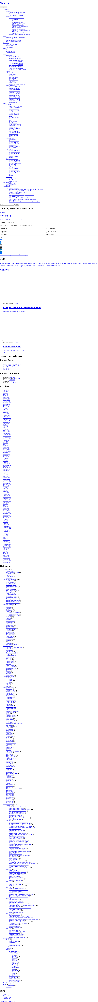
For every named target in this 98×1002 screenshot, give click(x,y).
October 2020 (6, 483)
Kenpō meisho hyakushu (12, 590)
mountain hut (15, 255)
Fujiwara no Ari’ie (13, 164)
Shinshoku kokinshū (11, 628)
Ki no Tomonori (13, 121)
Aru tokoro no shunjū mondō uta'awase (18, 822)
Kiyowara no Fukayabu (15, 124)
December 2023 (7, 434)
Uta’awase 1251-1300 (14, 98)
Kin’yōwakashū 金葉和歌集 (16, 65)
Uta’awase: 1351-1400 (14, 100)
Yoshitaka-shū (9, 801)
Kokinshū (8, 616)
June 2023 (5, 443)
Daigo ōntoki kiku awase (15, 829)
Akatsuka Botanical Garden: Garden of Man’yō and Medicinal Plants (26, 189)
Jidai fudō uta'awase (14, 933)
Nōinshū (8, 745)
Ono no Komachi (13, 131)
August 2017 (6, 533)
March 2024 (6, 430)
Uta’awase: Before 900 (14, 86)
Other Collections (10, 72)
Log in (4, 994)
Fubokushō (9, 648)
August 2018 (6, 517)
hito (43, 263)
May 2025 (5, 411)
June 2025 (5, 409)
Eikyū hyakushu (13, 78)
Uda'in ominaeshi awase (15, 819)
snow (13, 265)
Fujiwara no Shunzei (14, 153)
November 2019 (7, 498)
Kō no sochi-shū (10, 730)
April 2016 (5, 553)
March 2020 (6, 492)
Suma (13, 969)
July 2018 (5, 519)
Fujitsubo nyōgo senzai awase (16, 836)
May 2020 (5, 490)
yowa (26, 255)
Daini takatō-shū (10, 700)
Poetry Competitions (11, 85)
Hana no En (15, 959)
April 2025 (5, 412)
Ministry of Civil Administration (20, 26)
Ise (10, 120)
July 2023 (5, 441)
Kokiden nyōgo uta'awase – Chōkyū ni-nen (19, 883)
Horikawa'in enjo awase (15, 901)
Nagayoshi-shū (9, 744)
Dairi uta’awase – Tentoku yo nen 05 (12, 365)
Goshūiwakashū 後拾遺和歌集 (17, 63)
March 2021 (6, 476)
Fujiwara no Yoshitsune (15, 160)
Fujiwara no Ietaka (13, 172)
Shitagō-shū (9, 772)
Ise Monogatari (12, 977)
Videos (4, 984)
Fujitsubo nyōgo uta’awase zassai (17, 837)
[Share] (49, 253)
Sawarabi (14, 966)
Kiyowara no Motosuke (15, 125)
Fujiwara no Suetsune (14, 161)
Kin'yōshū (8, 611)
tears (32, 265)
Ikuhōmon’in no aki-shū (12, 711)
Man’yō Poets (9, 105)
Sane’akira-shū (9, 761)
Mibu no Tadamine (13, 127)
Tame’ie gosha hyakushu (12, 598)
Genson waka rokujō (11, 653)
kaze (52, 263)
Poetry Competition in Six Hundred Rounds (19, 922)
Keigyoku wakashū (11, 720)
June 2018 (5, 520)
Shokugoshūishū (10, 633)
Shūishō (8, 671)
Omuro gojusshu (10, 662)
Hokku (7, 678)
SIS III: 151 (6, 369)
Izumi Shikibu (12, 145)
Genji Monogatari (13, 952)
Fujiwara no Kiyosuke (14, 150)
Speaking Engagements (11, 644)
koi (54, 263)
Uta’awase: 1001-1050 (14, 91)
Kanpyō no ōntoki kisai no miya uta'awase (19, 809)
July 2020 (5, 487)
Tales (7, 949)
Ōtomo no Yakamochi (14, 107)
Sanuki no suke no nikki (15, 945)
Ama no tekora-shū (10, 694)
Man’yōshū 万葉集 (14, 57)
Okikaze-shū (9, 747)
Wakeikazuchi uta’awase (15, 927)
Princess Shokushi (13, 156)
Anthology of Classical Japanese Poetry (15, 37)
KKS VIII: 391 (12, 382)
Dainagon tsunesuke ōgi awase (16, 830)
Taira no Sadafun (13, 136)
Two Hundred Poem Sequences (13, 41)
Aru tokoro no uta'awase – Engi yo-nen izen (20, 823)
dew (29, 263)
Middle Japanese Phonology (16, 15)
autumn (2, 255)
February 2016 (6, 556)
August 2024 (6, 423)
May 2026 (5, 394)
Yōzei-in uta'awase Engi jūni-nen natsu (18, 865)
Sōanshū (8, 783)
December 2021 (7, 465)
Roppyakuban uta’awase (12, 159)
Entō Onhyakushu (13, 77)
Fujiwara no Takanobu (14, 171)
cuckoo (25, 263)
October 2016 (6, 545)
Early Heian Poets (10, 111)
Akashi (14, 955)
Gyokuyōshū (9, 610)
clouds (22, 263)
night (90, 263)
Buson (10, 680)
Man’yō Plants (9, 47)
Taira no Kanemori (13, 135)
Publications (9, 643)
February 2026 (6, 398)
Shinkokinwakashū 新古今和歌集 (17, 69)
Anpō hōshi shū (10, 696)
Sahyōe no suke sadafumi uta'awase (17, 848)
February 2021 (6, 477)
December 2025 (7, 401)
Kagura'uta (8, 683)
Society (8, 16)
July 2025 (5, 408)
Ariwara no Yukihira (14, 114)
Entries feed (6, 996)
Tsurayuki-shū (9, 794)
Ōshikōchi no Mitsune (14, 132)
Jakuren (11, 175)
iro (49, 263)
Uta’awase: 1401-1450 (14, 102)
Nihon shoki (9, 948)
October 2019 (6, 499)
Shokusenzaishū (10, 636)
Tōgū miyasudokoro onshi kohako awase (19, 818)
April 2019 (5, 506)
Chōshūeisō (9, 698)
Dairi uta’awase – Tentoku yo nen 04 (12, 366)
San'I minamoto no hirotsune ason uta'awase (20, 908)
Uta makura (9, 578)
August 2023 (6, 440)
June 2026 (5, 393)
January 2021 (6, 479)
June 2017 (5, 535)
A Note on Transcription (12, 44)
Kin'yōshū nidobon (13, 614)
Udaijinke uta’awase (14, 924)
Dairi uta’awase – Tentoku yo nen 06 (12, 364)
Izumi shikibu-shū (10, 716)
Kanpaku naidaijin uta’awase (16, 902)
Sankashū (8, 763)
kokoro (57, 263)
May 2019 (5, 505)
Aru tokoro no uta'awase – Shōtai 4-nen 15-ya (20, 824)
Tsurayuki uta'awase (14, 858)
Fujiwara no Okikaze (14, 143)
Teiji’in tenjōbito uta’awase (15, 854)
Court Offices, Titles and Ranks (16, 18)
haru (37, 263)
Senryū (8, 71)
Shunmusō (8, 781)
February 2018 (6, 524)
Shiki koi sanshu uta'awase (15, 849)
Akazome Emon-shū (11, 690)
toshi (37, 265)
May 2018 (5, 522)
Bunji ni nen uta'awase (14, 915)
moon (76, 263)
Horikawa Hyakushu (11, 585)
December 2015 (7, 559)
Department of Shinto (17, 20)
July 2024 (5, 425)
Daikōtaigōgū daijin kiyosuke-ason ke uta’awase (21, 917)
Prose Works (6, 938)
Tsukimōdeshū (9, 673)
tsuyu (42, 265)
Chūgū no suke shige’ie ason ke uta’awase (19, 916)
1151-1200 (8, 913)
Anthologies (9, 55)
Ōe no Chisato (12, 129)
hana (33, 263)
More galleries (4, 353)
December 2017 (7, 527)
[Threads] (49, 248)
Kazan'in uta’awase (14, 876)
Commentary (6, 43)
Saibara (8, 684)
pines (93, 263)
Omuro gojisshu (10, 661)
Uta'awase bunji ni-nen (14, 926)
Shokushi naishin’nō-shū (12, 773)
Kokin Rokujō (9, 657)
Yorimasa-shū (9, 797)
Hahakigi (14, 958)
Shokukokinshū (10, 635)
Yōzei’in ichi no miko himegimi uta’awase (19, 867)
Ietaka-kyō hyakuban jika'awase (17, 931)
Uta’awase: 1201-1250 (14, 96)
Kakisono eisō (9, 718)
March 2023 (6, 447)
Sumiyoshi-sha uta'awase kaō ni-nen (18, 923)
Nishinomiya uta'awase (14, 906)
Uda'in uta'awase (13, 859)
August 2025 (6, 407)
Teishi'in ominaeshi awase (15, 816)
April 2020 (5, 491)
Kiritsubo (14, 960)
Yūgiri (13, 974)
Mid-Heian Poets (10, 138)
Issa (10, 682)
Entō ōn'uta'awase (13, 930)
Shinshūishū (9, 630)
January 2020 (6, 495)
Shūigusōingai (9, 777)
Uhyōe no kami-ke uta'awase (16, 912)
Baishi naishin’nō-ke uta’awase (16, 888)
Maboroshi (14, 962)
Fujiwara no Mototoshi (14, 152)
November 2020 (7, 481)
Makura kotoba (9, 45)
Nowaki (14, 964)
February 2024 (6, 431)
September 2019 (7, 501)
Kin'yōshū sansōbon (14, 615)
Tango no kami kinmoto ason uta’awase (18, 897)
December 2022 (7, 451)
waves (46, 265)
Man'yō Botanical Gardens (12, 572)
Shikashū (8, 619)
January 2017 (6, 541)
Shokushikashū (9, 637)
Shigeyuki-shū (9, 769)
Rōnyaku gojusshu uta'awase (16, 934)
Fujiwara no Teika (13, 154)
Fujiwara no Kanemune (15, 163)
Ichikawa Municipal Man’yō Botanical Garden (20, 190)
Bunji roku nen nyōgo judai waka (14, 647)
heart (40, 263)
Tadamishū (8, 787)
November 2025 (7, 402)
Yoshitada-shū (9, 800)
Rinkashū (8, 750)
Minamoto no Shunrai (14, 146)
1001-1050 (8, 881)
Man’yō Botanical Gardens (12, 188)
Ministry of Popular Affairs (18, 29)
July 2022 (5, 458)
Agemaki (14, 953)
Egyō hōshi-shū (10, 702)
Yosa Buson (12, 179)
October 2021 (6, 468)
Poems (4, 54)
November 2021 (7, 466)
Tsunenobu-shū (10, 793)
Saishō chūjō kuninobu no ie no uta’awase (19, 895)
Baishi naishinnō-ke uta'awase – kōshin (18, 890)
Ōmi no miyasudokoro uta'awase (17, 842)
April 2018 (5, 523)
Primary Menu (4, 7)
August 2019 (6, 502)
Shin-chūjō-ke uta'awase (15, 910)
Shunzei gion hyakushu (11, 596)
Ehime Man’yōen (12, 346)
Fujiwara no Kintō (13, 142)
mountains (85, 263)
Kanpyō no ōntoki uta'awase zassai (17, 811)
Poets (4, 103)
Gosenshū (8, 607)
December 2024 (7, 418)
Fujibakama (15, 956)
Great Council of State (17, 22)
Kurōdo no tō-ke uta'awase (15, 877)
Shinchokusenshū (10, 621)
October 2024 (6, 420)
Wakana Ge (15, 970)
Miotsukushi (15, 963)
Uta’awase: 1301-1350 (14, 99)
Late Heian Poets (10, 149)
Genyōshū (8, 654)
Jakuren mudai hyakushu (12, 587)
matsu (65, 263)
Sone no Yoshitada (13, 134)
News (4, 641)
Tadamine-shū (9, 786)
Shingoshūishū (9, 623)
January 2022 (6, 463)
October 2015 (6, 562)
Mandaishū (8, 659)
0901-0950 (8, 820)
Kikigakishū (9, 725)
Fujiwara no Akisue (14, 141)
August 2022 (6, 456)
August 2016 (6, 548)
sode (16, 265)
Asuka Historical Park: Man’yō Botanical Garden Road (22, 199)
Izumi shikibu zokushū (11, 715)
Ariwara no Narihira (14, 113)
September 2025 (7, 405)
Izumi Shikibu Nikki (14, 941)
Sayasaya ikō (9, 765)
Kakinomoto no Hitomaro (15, 106)
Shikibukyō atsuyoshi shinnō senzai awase (19, 851)
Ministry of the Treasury (18, 32)
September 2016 (7, 547)
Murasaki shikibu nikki (14, 944)
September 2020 (7, 484)
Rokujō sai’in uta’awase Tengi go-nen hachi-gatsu (21, 894)
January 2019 (6, 511)
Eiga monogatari (13, 951)
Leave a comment (17, 220)
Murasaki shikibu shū (11, 743)
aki (1, 263)
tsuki (39, 265)
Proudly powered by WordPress (7, 1001)
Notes (7, 575)
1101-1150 (8, 898)
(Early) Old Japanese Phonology (17, 12)
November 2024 (7, 419)
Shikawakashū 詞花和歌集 (16, 66)
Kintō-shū (8, 727)
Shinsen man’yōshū (11, 666)
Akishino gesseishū (10, 691)
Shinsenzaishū (9, 626)
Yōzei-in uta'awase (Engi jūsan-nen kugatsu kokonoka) (22, 863)
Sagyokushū (9, 754)
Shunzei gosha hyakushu (12, 597)
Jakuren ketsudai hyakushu (12, 586)
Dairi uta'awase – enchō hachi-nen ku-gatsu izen (21, 834)
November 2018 (7, 513)
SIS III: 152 (6, 368)
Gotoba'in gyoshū (10, 708)
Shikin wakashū (10, 770)
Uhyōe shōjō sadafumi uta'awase (17, 861)
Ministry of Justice (16, 27)
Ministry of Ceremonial (18, 25)
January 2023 (6, 450)
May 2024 (5, 427)
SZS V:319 (5, 216)
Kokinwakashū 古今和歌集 (16, 58)
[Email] (49, 245)
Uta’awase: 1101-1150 (14, 93)
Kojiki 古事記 (12, 74)
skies (6, 265)
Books (4, 36)
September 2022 (7, 455)
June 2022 (5, 459)
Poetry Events (9, 576)
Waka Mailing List (10, 52)
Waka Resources (7, 182)
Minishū (8, 737)
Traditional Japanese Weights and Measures (19, 34)
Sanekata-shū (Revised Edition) (13, 40)
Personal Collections (8, 687)
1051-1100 (8, 887)
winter (52, 265)
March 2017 (6, 538)
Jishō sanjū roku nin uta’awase (16, 920)
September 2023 (7, 438)
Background (6, 9)
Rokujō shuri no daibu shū (12, 751)
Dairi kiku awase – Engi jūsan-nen (17, 833)
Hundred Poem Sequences (9, 579)
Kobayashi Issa (13, 181)
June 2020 (5, 488)
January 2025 (6, 416)
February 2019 (6, 509)
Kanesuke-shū (9, 719)
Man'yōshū (8, 658)
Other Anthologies (7, 646)
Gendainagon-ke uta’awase (15, 891)
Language (8, 11)
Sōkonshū (8, 672)
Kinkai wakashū (10, 726)
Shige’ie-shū (9, 768)
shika (19, 255)
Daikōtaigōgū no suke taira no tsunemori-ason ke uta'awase (23, 919)
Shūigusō (8, 776)
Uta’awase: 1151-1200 (14, 95)
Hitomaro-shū (9, 709)
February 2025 (6, 415)
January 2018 (6, 526)
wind (48, 265)
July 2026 (5, 391)
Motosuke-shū (9, 740)
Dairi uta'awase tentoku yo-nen (16, 874)
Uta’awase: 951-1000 (14, 89)
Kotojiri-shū (9, 733)
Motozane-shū (9, 741)
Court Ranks (15, 19)
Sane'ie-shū (9, 759)
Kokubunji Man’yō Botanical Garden (18, 192)
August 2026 (6, 390)
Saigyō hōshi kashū (11, 757)
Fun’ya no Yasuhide (14, 117)
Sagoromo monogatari (14, 980)
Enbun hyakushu (10, 582)
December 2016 (7, 542)
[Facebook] (49, 240)
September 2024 (7, 422)
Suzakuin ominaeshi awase (15, 815)
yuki (59, 265)
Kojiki (7, 946)
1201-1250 (8, 928)
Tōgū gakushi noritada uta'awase (17, 885)
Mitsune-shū (9, 739)
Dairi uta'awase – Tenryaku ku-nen (17, 872)
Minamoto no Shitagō (14, 128)
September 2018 (7, 516)
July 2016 (5, 549)
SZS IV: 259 (12, 377)
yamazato (23, 255)
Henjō (10, 118)
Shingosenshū (9, 622)
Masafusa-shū (9, 734)
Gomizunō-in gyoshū (11, 707)
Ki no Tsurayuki (13, 123)
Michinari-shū (9, 736)
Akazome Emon (13, 139)
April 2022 (5, 462)
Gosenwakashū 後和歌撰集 (16, 60)
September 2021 (7, 469)
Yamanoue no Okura (14, 110)
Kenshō (11, 167)
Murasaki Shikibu (13, 148)
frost (31, 263)
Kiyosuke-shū (9, 729)
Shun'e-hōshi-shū (10, 780)
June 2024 (5, 426)
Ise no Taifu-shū (10, 712)
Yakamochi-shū (10, 795)
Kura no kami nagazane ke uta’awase (18, 903)
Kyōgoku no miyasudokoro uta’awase (18, 841)
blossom (19, 263)
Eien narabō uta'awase (14, 899)
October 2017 (6, 530)
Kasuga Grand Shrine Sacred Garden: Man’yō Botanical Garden (24, 202)
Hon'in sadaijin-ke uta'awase (16, 838)
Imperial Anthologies (8, 604)
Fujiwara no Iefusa (13, 168)
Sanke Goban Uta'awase (15, 909)
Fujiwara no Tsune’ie (14, 170)
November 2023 (7, 436)
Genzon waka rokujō (11, 655)
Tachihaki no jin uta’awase (15, 880)
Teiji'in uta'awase (13, 852)
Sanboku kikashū (10, 758)
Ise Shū (11, 75)
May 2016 (5, 552)
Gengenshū (9, 650)
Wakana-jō (14, 971)
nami (88, 263)
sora (19, 265)
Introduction (9, 50)
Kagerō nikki (12, 942)
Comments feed (7, 997)
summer (28, 265)
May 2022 (5, 461)
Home (4, 48)
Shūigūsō (8, 669)
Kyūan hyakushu (10, 592)
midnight (10, 255)
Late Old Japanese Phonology (16, 13)
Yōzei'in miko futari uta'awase (16, 866)
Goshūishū (8, 608)
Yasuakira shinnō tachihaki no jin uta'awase (19, 862)
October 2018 (6, 515)
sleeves (9, 266)
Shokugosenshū (10, 632)
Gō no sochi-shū (10, 705)
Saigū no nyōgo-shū (11, 755)
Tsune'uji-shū (9, 791)
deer (5, 255)
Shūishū (8, 640)
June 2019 (5, 504)
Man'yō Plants (9, 574)
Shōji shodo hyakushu (11, 594)
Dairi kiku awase (13, 831)
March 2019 (6, 508)
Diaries (8, 940)
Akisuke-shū (9, 693)
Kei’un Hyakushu (13, 80)
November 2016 (7, 544)
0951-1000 (8, 869)
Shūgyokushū (9, 775)
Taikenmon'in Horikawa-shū (13, 788)
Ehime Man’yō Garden (14, 200)
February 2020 (6, 494)
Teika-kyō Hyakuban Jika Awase (17, 84)
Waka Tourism (6, 186)
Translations (9, 185)
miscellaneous (70, 263)
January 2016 (6, 558)
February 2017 (6, 540)
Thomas (11, 220)
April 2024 (5, 429)
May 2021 (5, 474)
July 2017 (5, 534)
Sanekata (2, 265)
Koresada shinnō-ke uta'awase (16, 812)
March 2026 (6, 397)
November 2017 (7, 529)
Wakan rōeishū (9, 675)
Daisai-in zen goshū (11, 701)
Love (61, 263)
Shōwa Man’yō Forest (14, 193)
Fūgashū (8, 605)
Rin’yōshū (8, 664)
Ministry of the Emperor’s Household (21, 30)
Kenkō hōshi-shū (10, 722)
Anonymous (6, 263)
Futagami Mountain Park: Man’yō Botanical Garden (21, 195)
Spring (23, 265)
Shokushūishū (9, 639)
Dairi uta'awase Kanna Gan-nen (17, 873)
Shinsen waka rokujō (11, 668)
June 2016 (5, 551)
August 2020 (6, 486)
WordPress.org (6, 998)
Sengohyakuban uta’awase (15, 935)
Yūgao (14, 973)
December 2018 (7, 512)
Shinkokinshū (9, 625)
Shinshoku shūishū (10, 629)
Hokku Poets (9, 177)
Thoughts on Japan (10, 51)
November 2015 (7, 560)
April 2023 (5, 445)
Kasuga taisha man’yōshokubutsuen (22, 307)
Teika (34, 265)
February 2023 (6, 448)
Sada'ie (95, 263)
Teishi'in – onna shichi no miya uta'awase (19, 855)
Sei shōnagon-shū (10, 766)
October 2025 (6, 404)
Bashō (10, 679)
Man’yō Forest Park (14, 196)
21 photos (15, 303)
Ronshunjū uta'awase (14, 845)
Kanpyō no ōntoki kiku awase (16, 808)
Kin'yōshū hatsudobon (14, 612)
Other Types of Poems (8, 676)
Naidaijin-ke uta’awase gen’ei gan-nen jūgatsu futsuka (22, 905)
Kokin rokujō (12, 82)
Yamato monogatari (14, 981)
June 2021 (5, 473)
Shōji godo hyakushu (11, 593)
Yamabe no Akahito (14, 109)
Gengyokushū (9, 651)
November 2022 (7, 452)
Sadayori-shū (9, 752)
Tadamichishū (9, 784)
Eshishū (8, 704)
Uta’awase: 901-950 (14, 88)
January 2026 (6, 400)
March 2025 (6, 413)
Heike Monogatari (13, 976)
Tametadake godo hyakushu (13, 600)
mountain (80, 263)
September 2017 (7, 531)
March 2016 (6, 555)
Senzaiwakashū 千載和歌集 (16, 68)
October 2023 (6, 437)
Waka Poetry (7, 3)
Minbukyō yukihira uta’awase (16, 813)
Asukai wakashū (10, 697)
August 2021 (6, 470)
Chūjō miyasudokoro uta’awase (16, 806)
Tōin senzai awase (13, 856)
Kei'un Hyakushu (10, 589)
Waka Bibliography (11, 184)
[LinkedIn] (49, 250)
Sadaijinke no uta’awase (15, 884)
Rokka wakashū (10, 665)
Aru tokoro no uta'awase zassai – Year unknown (20, 826)
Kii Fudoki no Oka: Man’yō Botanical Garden (20, 197)
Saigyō (11, 157)
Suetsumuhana (15, 967)
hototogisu (46, 263)
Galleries (4, 269)
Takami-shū (9, 790)
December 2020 (7, 480)
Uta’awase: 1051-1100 (14, 92)
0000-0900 (8, 805)
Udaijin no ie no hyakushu (12, 603)
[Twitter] (49, 243)
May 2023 (5, 444)
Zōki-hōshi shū (9, 802)
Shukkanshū (9, 779)
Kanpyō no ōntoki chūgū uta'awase (17, 840)
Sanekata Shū (9, 38)
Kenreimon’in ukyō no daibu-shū (14, 723)
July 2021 (5, 472)
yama (55, 265)
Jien (10, 174)
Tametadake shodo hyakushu (13, 601)
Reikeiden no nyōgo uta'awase (16, 879)
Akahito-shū (9, 689)
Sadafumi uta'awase (14, 847)
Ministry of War (16, 33)
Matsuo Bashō (12, 178)
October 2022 (6, 454)
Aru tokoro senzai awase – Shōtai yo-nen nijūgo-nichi (22, 827)
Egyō (10, 116)
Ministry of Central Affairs (18, 23)
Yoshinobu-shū (9, 798)
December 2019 (7, 497)
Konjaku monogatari (14, 978)
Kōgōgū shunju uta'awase (15, 892)
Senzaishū (2, 212)
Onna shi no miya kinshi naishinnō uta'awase (20, 844)
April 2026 (5, 395)
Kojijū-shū (8, 732)
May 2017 (5, 537)
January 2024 (6, 433)
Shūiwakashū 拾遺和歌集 (15, 61)
